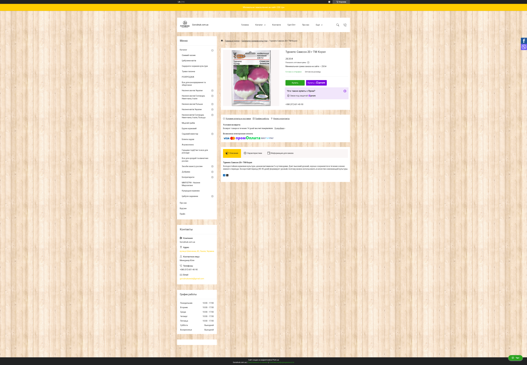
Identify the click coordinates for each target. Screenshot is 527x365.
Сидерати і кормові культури (254, 41)
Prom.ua (276, 360)
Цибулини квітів (189, 61)
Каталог (259, 25)
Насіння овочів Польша (192, 104)
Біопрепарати (188, 177)
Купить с (312, 83)
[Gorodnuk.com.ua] (185, 25)
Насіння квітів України (192, 109)
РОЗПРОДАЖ (188, 77)
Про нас (305, 25)
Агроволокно (188, 145)
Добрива (186, 172)
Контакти (276, 25)
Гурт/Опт (291, 25)
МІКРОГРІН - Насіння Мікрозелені (191, 184)
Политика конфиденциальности (281, 362)
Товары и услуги (232, 41)
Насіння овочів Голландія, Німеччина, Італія (193, 97)
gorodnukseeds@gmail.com (192, 279)
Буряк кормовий (189, 128)
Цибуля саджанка (190, 196)
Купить (295, 83)
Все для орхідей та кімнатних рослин (195, 159)
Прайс (182, 214)
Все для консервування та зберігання (194, 83)
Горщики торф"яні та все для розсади (195, 151)
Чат (517, 358)
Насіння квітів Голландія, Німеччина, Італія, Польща (193, 116)
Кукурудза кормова (191, 191)
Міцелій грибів (188, 123)
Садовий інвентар (190, 134)
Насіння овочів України (192, 90)
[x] (227, 176)
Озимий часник (189, 55)
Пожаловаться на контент (258, 362)
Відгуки (183, 208)
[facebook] (224, 176)
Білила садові (188, 139)
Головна (245, 25)
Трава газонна (188, 71)
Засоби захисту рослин (192, 166)
